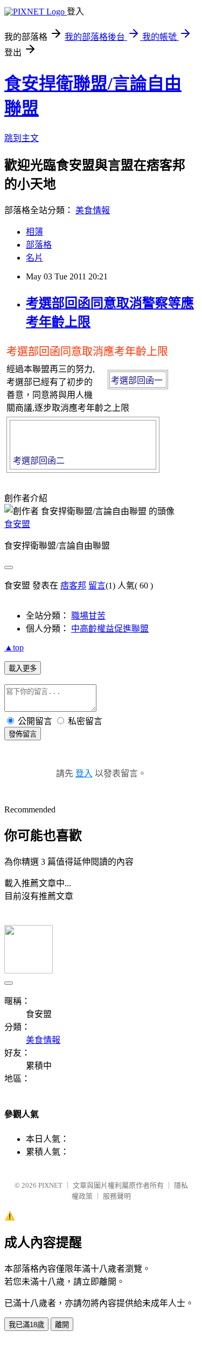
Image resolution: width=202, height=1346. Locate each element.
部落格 (39, 244)
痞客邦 (73, 585)
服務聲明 (117, 1196)
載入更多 (23, 668)
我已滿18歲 (26, 1325)
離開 (62, 1325)
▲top (14, 647)
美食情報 (92, 210)
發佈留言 (23, 734)
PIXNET (50, 1185)
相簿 (34, 231)
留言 (97, 585)
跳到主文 (21, 138)
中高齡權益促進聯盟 (110, 628)
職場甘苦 (88, 615)
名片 (34, 257)
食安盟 (17, 524)
